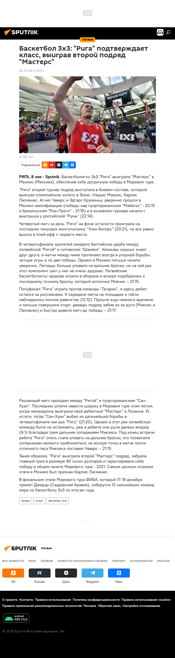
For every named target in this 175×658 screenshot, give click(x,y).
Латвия (25, 500)
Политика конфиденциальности (96, 600)
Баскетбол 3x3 (58, 500)
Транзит (119, 561)
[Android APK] (16, 618)
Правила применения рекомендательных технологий (42, 606)
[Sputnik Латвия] (22, 36)
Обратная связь (109, 606)
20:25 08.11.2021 (31, 71)
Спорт (39, 500)
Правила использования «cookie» (146, 600)
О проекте (10, 600)
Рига (32, 561)
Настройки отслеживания (141, 606)
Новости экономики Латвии (82, 561)
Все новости (13, 561)
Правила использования (53, 600)
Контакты (26, 600)
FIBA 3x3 (27, 156)
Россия (163, 561)
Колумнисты (141, 561)
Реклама (90, 606)
